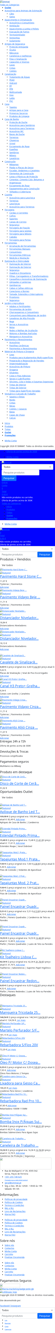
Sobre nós (9, 1245)
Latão (12, 98)
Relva (12, 327)
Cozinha (8, 194)
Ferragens (9, 209)
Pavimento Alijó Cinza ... (19, 727)
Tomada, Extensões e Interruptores (26, 294)
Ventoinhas (14, 37)
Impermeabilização (18, 363)
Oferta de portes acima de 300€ (21, 451)
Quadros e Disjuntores (20, 273)
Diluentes (13, 372)
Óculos (12, 49)
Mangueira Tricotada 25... (20, 1012)
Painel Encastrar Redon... (19, 980)
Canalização (10, 74)
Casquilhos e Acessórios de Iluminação (28, 279)
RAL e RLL (9, 1208)
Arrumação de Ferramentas (22, 246)
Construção (10, 161)
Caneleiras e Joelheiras (20, 55)
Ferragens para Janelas (20, 230)
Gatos (12, 16)
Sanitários (14, 152)
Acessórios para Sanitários (22, 125)
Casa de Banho (12, 119)
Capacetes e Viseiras (19, 62)
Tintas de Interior (17, 384)
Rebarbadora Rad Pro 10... (21, 1101)
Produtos (9, 426)
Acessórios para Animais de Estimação (23, 10)
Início (7, 423)
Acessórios (14, 342)
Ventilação (14, 25)
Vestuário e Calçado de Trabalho (20, 393)
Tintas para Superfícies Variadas (24, 390)
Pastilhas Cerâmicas (19, 345)
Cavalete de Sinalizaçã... (19, 662)
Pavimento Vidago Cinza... (20, 706)
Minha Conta (11, 440)
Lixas (11, 354)
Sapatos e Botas (17, 396)
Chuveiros (14, 140)
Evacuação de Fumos (19, 31)
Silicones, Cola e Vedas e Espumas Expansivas (31, 381)
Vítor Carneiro (28, 1300)
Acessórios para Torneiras (21, 128)
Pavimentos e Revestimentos (18, 339)
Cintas (12, 68)
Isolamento (14, 40)
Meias (12, 405)
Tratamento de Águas (19, 77)
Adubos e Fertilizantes (20, 306)
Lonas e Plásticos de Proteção (23, 176)
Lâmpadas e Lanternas (20, 282)
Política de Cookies (14, 1202)
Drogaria (13, 369)
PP (10, 86)
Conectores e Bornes (19, 291)
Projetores (14, 297)
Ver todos (7, 565)
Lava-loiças (14, 203)
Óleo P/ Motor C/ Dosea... (20, 1062)
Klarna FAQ (10, 1214)
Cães (11, 13)
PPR (11, 89)
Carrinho (9, 1254)
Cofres (12, 215)
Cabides (13, 237)
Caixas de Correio (17, 221)
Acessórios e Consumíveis (21, 22)
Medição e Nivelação (19, 258)
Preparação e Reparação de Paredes (26, 360)
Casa (7, 104)
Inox (11, 95)
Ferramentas (11, 242)
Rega (11, 321)
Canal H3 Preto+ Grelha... (20, 686)
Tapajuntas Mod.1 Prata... (20, 859)
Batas (12, 411)
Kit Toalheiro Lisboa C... (18, 957)
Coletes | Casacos (18, 408)
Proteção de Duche (18, 122)
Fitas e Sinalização (18, 59)
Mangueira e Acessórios (20, 336)
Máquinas (14, 164)
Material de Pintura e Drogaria (19, 351)
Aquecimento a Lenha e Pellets (24, 28)
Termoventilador (17, 34)
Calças (12, 417)
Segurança (14, 224)
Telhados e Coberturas (20, 191)
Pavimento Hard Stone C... (21, 576)
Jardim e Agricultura (14, 303)
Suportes (13, 218)
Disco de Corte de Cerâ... (19, 783)
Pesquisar (9, 478)
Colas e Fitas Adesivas (20, 375)
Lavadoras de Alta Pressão (22, 318)
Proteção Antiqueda (18, 46)
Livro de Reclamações (15, 1211)
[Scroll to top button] (50, 1321)
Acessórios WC (16, 131)
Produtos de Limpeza (19, 116)
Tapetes (13, 107)
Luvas (12, 64)
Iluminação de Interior (20, 264)
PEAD (12, 80)
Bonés (12, 399)
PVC (11, 101)
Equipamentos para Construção (24, 188)
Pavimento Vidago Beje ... (20, 597)
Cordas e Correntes (18, 212)
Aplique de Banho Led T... (20, 811)
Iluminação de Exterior (20, 267)
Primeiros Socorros (18, 113)
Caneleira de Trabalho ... (19, 1145)
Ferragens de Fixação (19, 227)
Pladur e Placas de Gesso (21, 167)
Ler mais (21, 1020)
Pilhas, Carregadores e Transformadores (28, 276)
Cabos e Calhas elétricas (21, 288)
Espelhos (13, 149)
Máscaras (14, 52)
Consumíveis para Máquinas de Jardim (27, 315)
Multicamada (15, 92)
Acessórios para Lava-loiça (22, 197)
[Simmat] (5, 1)
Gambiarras (15, 285)
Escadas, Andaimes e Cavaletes (24, 170)
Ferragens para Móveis (20, 233)
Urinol (12, 143)
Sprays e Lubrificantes (19, 378)
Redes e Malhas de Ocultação (23, 330)
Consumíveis (15, 252)
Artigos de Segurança (15, 43)
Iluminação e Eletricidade (17, 261)
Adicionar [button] (4, 587)
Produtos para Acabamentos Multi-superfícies (31, 357)
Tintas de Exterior (17, 387)
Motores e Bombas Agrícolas (23, 333)
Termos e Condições (14, 1205)
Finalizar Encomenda (14, 1257)
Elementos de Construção (21, 173)
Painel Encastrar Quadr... (19, 906)
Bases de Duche (17, 134)
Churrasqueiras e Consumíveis (24, 312)
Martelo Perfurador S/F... (19, 1030)
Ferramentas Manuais (19, 249)
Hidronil (13, 83)
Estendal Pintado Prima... (20, 835)
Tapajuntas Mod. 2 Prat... (19, 882)
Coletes (13, 71)
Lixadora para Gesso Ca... (20, 1083)
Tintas (8, 429)
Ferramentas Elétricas (20, 255)
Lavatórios (14, 158)
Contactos (9, 1248)
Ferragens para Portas (20, 239)
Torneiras (13, 137)
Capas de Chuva (17, 415)
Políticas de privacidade (16, 1199)
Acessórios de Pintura (19, 366)
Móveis (12, 155)
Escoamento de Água (19, 146)
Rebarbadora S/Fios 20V (19, 1044)
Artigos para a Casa (18, 110)
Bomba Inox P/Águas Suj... (21, 1121)
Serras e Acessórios (18, 324)
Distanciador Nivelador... (19, 617)
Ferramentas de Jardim (20, 309)
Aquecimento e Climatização (18, 19)
